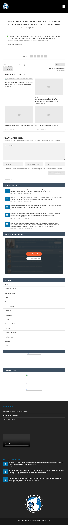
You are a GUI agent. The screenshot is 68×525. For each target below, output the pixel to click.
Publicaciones (39, 28)
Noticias (32, 28)
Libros (7, 319)
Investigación (20, 193)
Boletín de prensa (10, 289)
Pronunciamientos (10, 332)
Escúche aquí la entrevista (14, 45)
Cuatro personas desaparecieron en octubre (47, 126)
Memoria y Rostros (11, 324)
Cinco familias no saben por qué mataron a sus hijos (19, 126)
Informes (8, 310)
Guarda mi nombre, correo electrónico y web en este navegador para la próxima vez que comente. (33, 169)
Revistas (7, 341)
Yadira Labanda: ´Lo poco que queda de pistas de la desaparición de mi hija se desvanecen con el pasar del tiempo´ (48, 99)
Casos (7, 297)
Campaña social (10, 293)
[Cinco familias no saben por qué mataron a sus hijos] (19, 114)
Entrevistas (8, 302)
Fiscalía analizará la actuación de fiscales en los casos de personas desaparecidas (19, 83)
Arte (6, 284)
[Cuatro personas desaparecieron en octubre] (49, 114)
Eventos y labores (10, 306)
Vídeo (7, 346)
